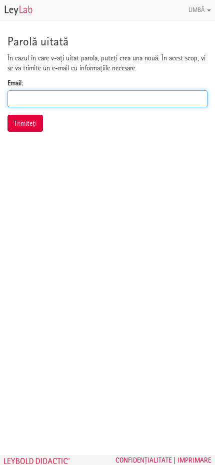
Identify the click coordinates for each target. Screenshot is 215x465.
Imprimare (194, 460)
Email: (16, 83)
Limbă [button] (197, 9)
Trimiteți (25, 123)
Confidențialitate (144, 460)
